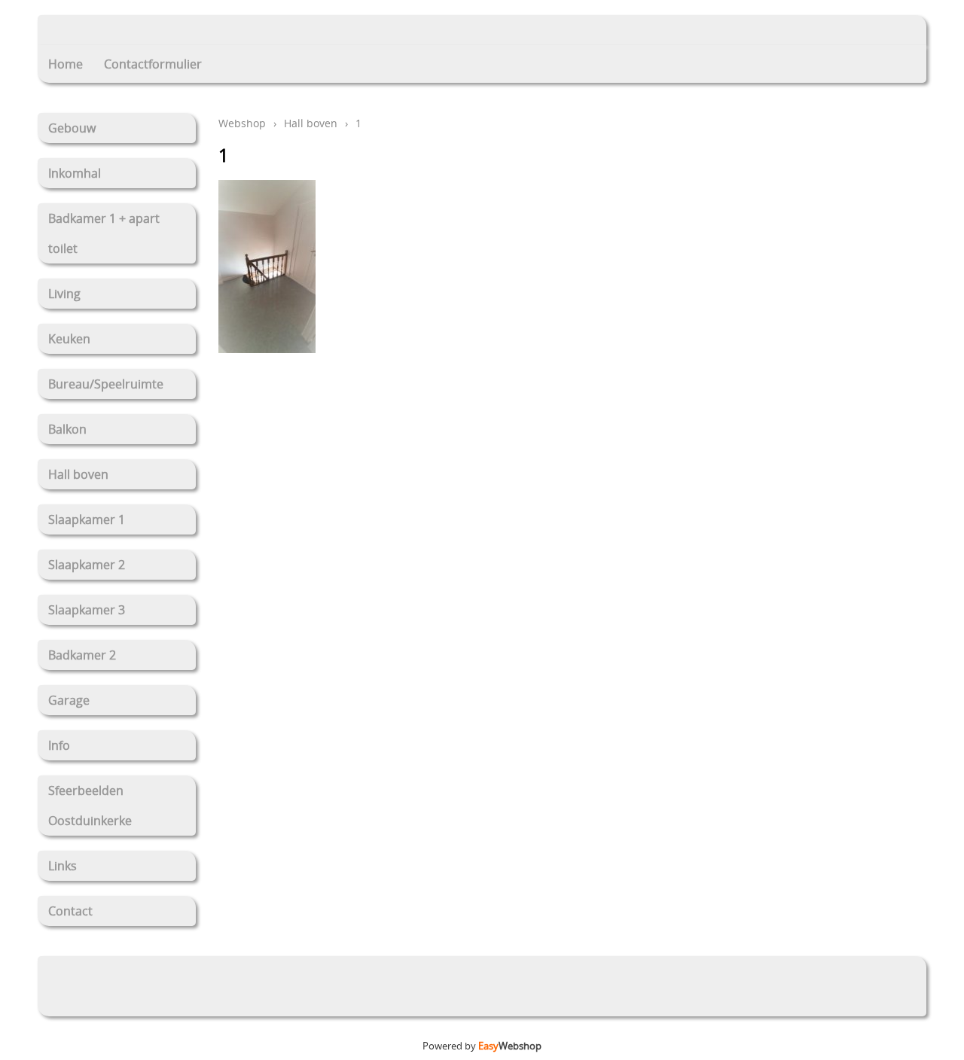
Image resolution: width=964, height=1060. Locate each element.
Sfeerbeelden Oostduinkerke (90, 805)
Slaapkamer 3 (86, 610)
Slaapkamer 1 (86, 519)
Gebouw (72, 128)
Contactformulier (153, 64)
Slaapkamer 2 (86, 564)
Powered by (482, 1045)
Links (62, 865)
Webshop (242, 123)
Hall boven (78, 474)
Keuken (69, 338)
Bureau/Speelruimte (105, 384)
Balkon (67, 429)
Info (59, 745)
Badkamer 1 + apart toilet (104, 233)
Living (64, 293)
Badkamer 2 (82, 655)
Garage (69, 700)
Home (65, 64)
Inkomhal (74, 173)
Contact (70, 911)
